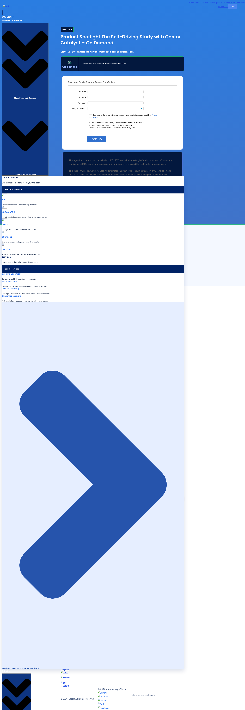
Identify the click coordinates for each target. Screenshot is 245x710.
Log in (234, 6)
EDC (4, 199)
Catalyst (6, 249)
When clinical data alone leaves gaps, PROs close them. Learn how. (217, 3)
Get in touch (223, 6)
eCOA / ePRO (8, 212)
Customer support (11, 296)
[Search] (217, 6)
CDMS (5, 224)
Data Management (11, 274)
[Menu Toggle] (2, 12)
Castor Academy (10, 288)
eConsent (7, 237)
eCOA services (9, 281)
